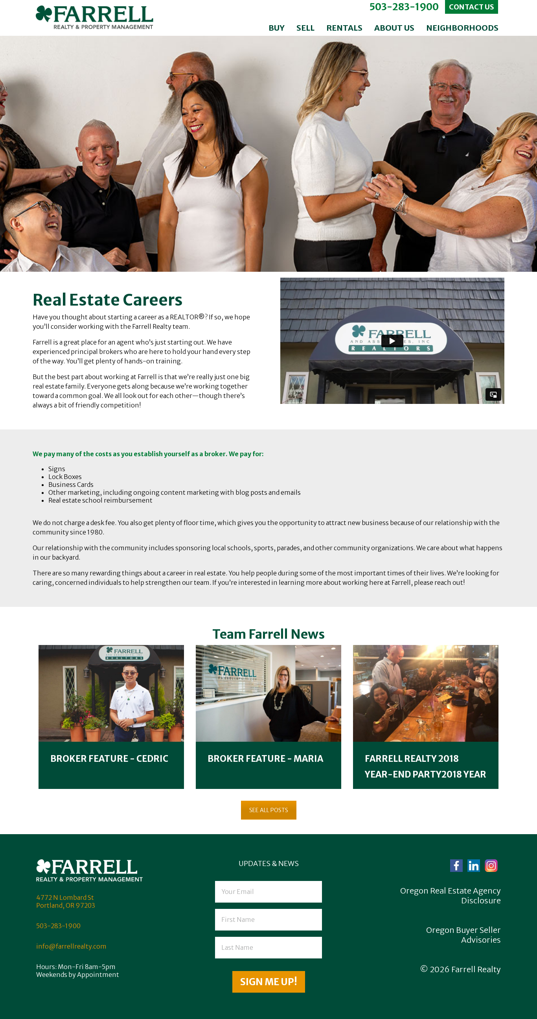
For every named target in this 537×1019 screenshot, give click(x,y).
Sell (305, 28)
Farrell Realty (476, 969)
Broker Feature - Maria (265, 758)
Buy (276, 28)
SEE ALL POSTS (268, 810)
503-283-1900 (404, 7)
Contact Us (471, 6)
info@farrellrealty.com (71, 946)
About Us (394, 28)
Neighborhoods (462, 28)
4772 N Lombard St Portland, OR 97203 (65, 901)
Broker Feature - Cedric (109, 758)
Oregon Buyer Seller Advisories (463, 935)
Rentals (344, 28)
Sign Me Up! (268, 982)
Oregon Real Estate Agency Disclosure (450, 895)
